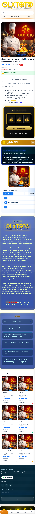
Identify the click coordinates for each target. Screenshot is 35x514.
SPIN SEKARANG (19, 128)
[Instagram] (6, 485)
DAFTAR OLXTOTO (16, 16)
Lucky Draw (8, 193)
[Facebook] (2, 485)
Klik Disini (19, 102)
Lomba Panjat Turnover (19, 194)
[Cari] (3, 13)
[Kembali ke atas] (32, 503)
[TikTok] (10, 485)
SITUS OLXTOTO (29, 20)
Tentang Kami (5, 493)
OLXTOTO (5, 16)
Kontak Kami (5, 495)
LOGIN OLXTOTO (28, 16)
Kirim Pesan (8, 477)
